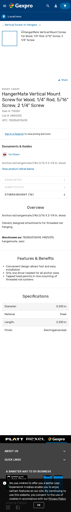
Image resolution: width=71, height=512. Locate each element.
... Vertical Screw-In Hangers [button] (20, 24)
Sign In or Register (14, 134)
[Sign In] (56, 6)
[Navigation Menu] (5, 6)
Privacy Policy (57, 498)
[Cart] (65, 6)
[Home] (21, 6)
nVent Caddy (11, 89)
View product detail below (18, 169)
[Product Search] (48, 6)
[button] (9, 38)
